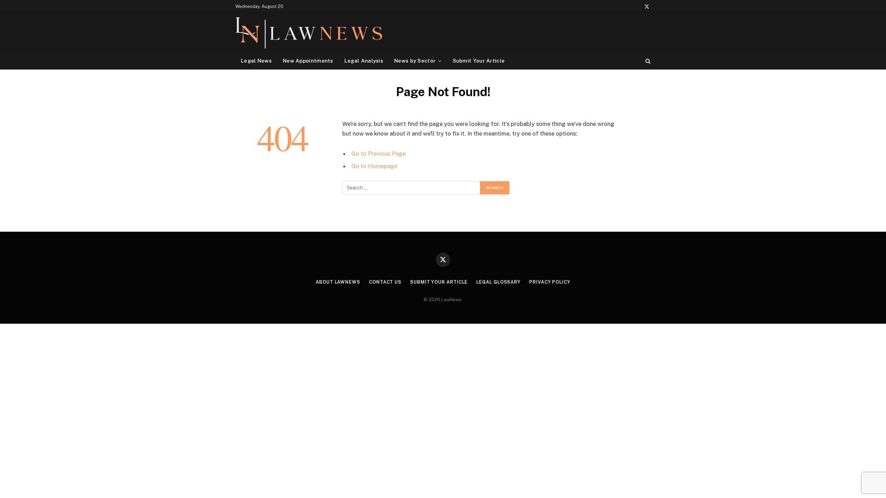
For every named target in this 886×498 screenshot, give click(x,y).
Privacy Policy (549, 282)
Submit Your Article (479, 61)
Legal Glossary (498, 282)
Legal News (256, 61)
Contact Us (385, 282)
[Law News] (308, 32)
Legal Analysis (363, 61)
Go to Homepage (374, 166)
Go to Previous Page (378, 153)
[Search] (647, 60)
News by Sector (414, 61)
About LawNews (338, 282)
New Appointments (308, 61)
